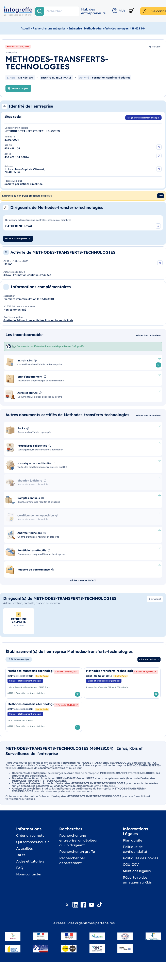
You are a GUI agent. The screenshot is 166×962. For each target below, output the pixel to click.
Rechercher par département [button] (72, 860)
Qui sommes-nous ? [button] (32, 842)
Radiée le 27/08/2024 (18, 46)
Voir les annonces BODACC (83, 580)
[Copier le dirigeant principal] (158, 226)
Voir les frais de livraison (148, 335)
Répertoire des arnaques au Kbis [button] (137, 880)
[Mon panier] (131, 11)
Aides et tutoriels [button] (30, 861)
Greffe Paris (42, 676)
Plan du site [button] (132, 840)
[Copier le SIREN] (159, 147)
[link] (43, 683)
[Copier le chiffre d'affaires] (160, 263)
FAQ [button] (19, 868)
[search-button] (39, 11)
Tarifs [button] (20, 855)
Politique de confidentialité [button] (135, 849)
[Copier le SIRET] (159, 155)
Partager (156, 46)
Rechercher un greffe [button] (77, 852)
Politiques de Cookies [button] (140, 858)
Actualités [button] (24, 848)
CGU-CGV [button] (131, 865)
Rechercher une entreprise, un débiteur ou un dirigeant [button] (78, 840)
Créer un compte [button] (30, 835)
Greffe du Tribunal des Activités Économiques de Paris (38, 320)
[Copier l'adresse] (159, 169)
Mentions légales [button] (137, 871)
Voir (161, 195)
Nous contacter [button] (29, 874)
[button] (93, 11)
